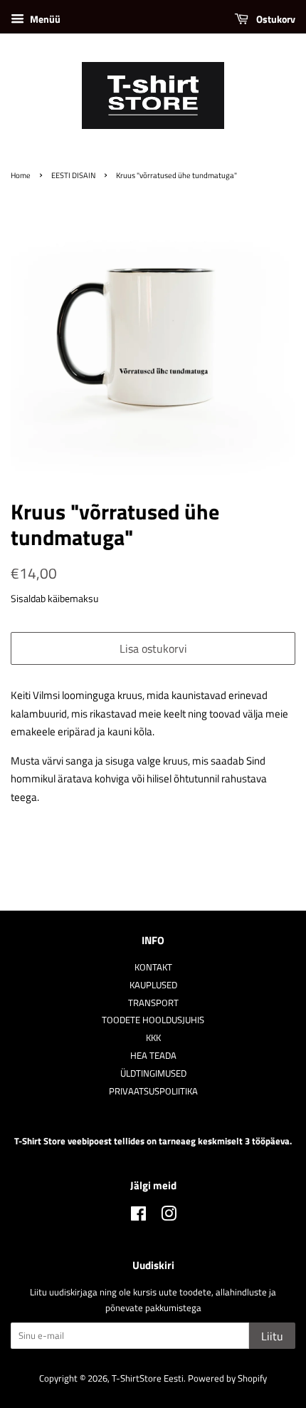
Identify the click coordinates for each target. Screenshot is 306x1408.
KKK (153, 1038)
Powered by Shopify (227, 1378)
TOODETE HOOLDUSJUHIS (153, 1020)
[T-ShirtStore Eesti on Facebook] (138, 1216)
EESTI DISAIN (73, 175)
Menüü (44, 18)
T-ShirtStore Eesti (148, 1378)
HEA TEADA (153, 1055)
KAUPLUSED (153, 985)
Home (21, 175)
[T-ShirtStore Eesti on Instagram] (168, 1216)
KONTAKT (153, 967)
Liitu (272, 1336)
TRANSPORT (153, 1003)
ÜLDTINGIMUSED (153, 1073)
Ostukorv (274, 18)
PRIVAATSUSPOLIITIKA (153, 1091)
